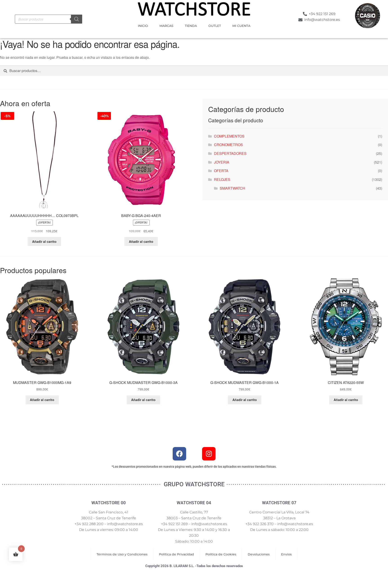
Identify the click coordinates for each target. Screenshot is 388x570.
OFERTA (221, 170)
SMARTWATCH (232, 188)
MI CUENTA (241, 26)
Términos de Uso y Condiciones (122, 554)
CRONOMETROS (228, 144)
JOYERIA (221, 162)
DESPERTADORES (230, 153)
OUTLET (214, 26)
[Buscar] (76, 19)
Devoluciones (259, 554)
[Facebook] (179, 453)
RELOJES (222, 179)
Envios (286, 554)
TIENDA (191, 26)
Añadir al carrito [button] (44, 241)
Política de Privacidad (176, 554)
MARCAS (166, 26)
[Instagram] (209, 453)
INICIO (143, 26)
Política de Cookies (220, 554)
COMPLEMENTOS (229, 136)
